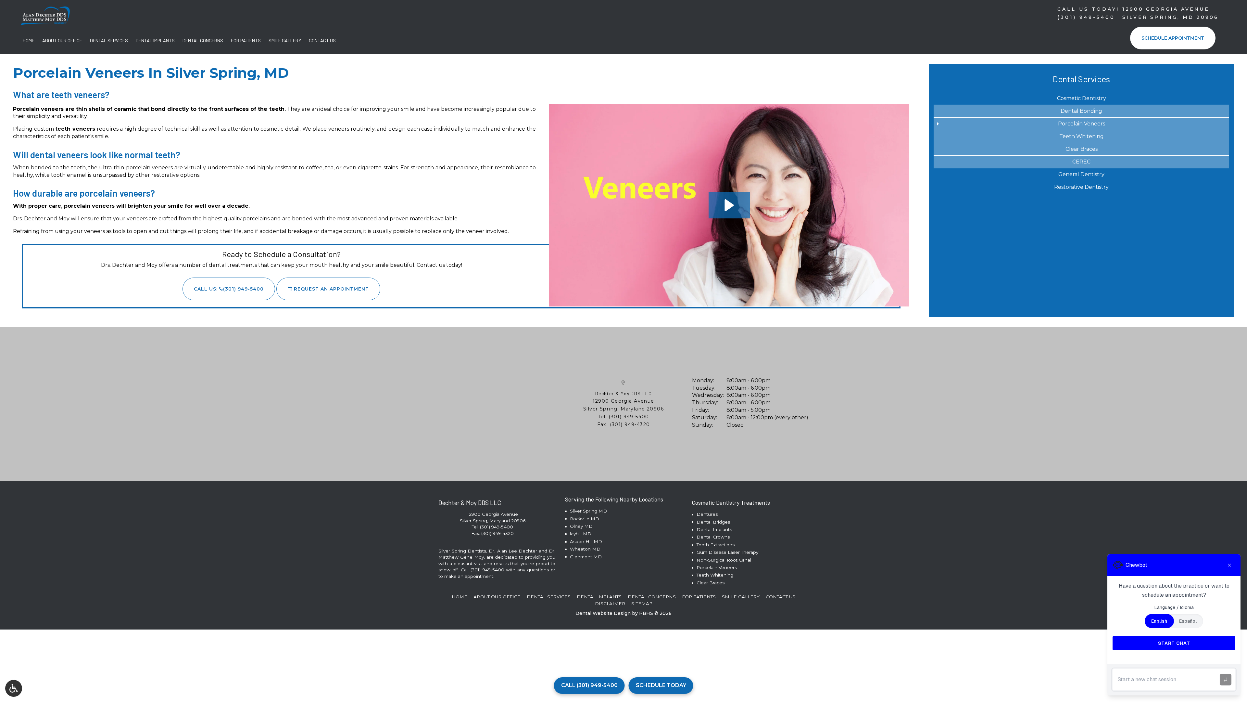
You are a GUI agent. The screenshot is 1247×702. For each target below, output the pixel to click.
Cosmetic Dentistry (1081, 98)
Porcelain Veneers (1081, 124)
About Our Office (62, 40)
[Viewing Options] (13, 688)
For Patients (246, 40)
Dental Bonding (1081, 111)
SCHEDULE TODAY (661, 685)
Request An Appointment (330, 289)
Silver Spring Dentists (462, 550)
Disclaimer (610, 603)
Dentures (707, 514)
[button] (729, 205)
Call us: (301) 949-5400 (229, 289)
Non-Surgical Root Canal (724, 560)
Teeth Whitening (1081, 136)
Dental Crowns (713, 537)
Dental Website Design (603, 613)
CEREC (1081, 162)
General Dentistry (1081, 174)
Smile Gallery (285, 40)
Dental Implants (155, 40)
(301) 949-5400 (629, 417)
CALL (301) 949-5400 (589, 685)
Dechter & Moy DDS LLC (623, 393)
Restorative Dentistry (1081, 187)
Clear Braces (1081, 149)
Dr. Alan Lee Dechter (513, 550)
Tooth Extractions (716, 544)
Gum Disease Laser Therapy (727, 552)
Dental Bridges (713, 522)
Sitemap (641, 603)
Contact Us (322, 40)
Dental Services (109, 40)
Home (28, 40)
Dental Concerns (203, 40)
